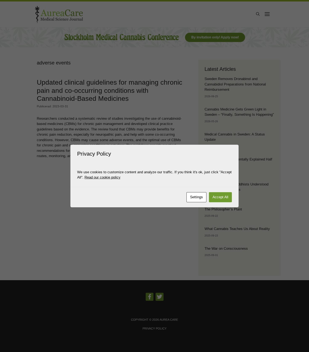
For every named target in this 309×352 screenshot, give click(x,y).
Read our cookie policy (102, 177)
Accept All (220, 197)
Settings (196, 197)
